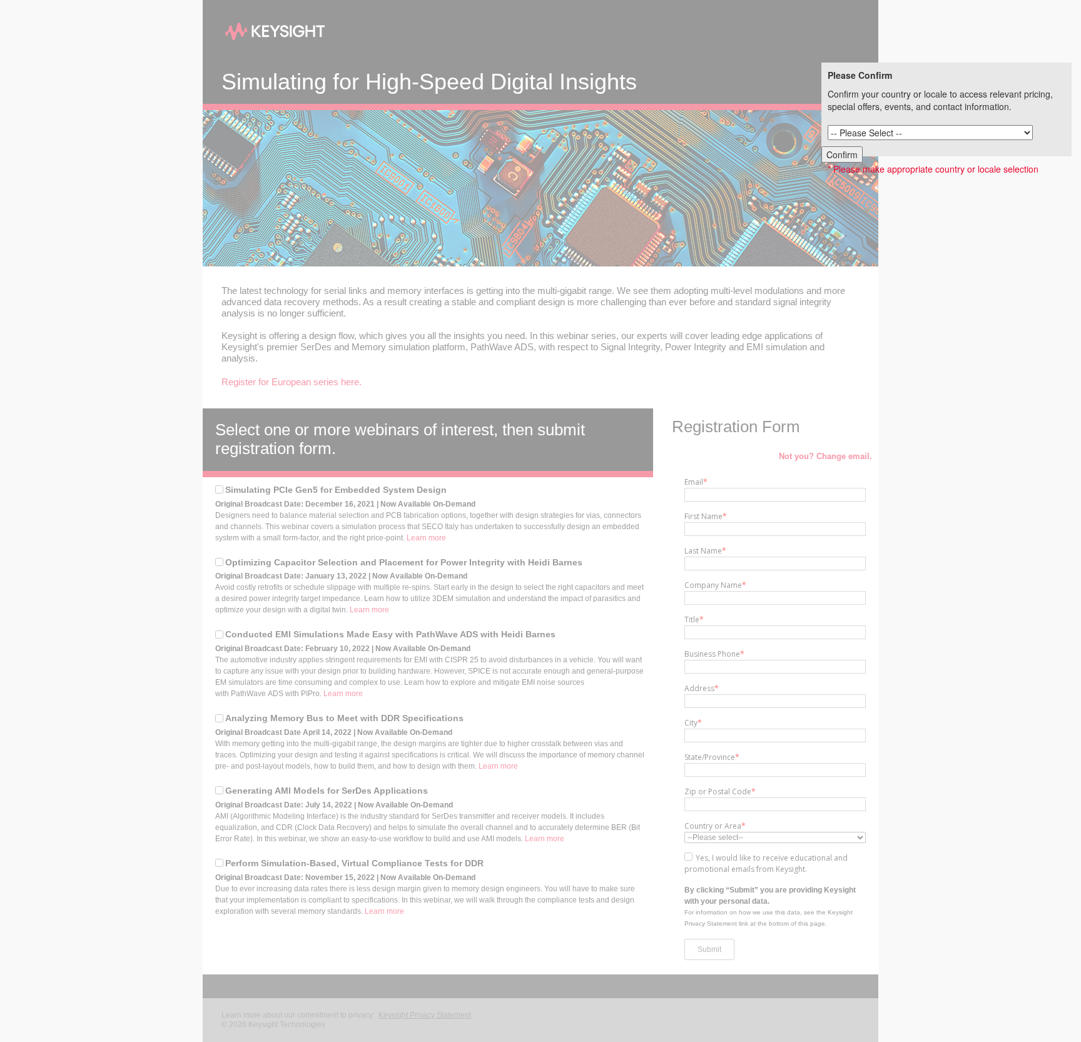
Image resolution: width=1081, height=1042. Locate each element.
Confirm (842, 154)
